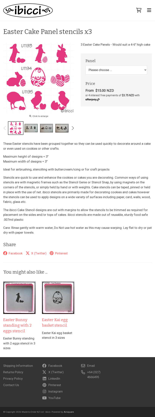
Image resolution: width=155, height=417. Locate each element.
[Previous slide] (4, 128)
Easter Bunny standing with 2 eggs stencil (17, 325)
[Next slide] (72, 128)
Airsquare (69, 412)
